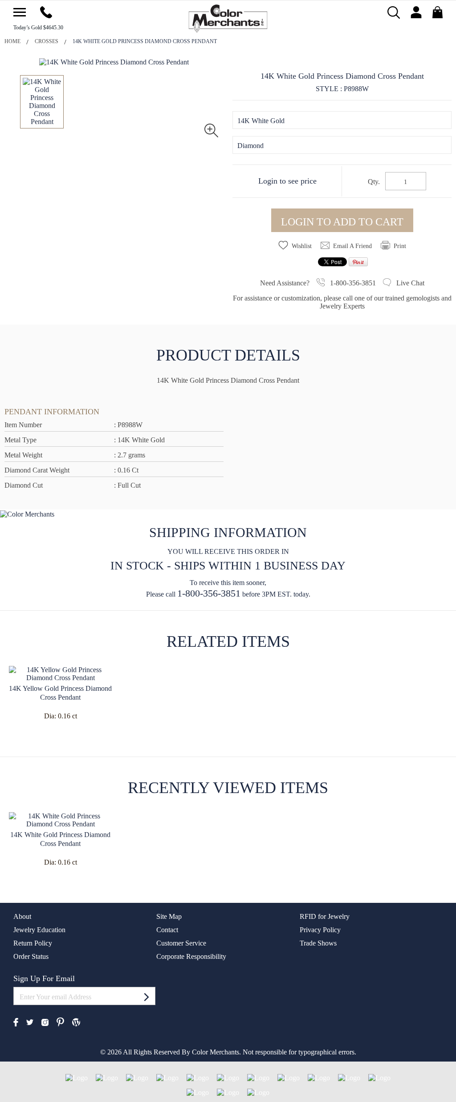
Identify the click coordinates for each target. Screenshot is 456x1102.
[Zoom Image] (211, 130)
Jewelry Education (39, 930)
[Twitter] (29, 1022)
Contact (167, 930)
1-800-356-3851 (208, 593)
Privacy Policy (320, 930)
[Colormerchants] (228, 17)
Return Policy (32, 943)
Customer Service (181, 943)
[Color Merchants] (19, 12)
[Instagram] (45, 1021)
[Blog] (76, 1021)
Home (12, 41)
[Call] (46, 11)
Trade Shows (318, 943)
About (22, 916)
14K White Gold (261, 120)
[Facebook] (15, 1021)
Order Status (31, 956)
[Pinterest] (60, 1021)
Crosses (46, 41)
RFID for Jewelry (325, 916)
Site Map (169, 916)
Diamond (250, 145)
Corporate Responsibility (191, 956)
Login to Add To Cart (342, 222)
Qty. (374, 181)
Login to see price (287, 180)
